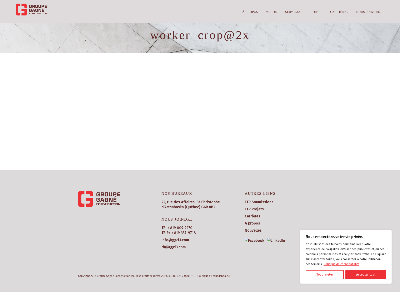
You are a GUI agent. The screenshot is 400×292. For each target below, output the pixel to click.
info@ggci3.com (175, 240)
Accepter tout (365, 274)
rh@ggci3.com (173, 247)
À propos (250, 12)
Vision (272, 12)
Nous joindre (368, 12)
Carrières (339, 12)
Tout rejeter (324, 274)
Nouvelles (253, 230)
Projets (315, 12)
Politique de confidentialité (341, 264)
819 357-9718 (185, 233)
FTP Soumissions (259, 202)
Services (293, 12)
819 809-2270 (181, 228)
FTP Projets (254, 209)
